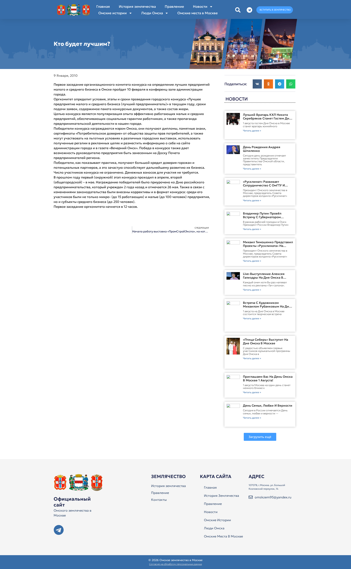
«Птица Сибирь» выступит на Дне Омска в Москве (265, 341)
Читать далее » (252, 130)
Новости (200, 6)
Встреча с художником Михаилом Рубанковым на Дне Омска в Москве (267, 306)
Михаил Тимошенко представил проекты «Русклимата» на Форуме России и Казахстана (268, 245)
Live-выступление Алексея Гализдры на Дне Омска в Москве (263, 277)
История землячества (137, 6)
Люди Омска (152, 13)
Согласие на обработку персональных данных (175, 564)
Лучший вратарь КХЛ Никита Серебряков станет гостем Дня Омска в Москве (267, 118)
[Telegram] (59, 530)
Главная (103, 6)
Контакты (159, 500)
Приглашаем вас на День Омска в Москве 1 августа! (267, 378)
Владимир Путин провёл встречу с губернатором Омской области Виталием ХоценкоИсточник (263, 218)
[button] (237, 9)
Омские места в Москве (197, 13)
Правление (174, 6)
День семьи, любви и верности (267, 405)
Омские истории (112, 13)
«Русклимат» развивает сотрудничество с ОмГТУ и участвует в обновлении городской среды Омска (264, 187)
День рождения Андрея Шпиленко (261, 149)
